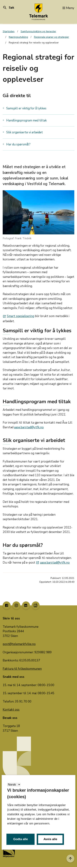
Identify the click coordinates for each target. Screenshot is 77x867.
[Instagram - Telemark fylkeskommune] (16, 605)
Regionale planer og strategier (51, 37)
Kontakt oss (11, 710)
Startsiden (9, 31)
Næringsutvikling (18, 37)
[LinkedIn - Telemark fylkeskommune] (26, 605)
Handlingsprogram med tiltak (26, 120)
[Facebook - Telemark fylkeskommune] (7, 605)
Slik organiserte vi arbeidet (24, 132)
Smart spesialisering (18, 316)
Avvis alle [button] (50, 839)
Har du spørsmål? (18, 144)
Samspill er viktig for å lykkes (26, 108)
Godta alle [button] (20, 839)
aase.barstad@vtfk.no (29, 427)
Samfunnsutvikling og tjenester (38, 31)
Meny (70, 8)
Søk (8, 8)
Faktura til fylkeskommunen (22, 669)
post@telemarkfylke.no (19, 644)
